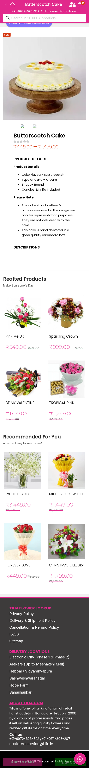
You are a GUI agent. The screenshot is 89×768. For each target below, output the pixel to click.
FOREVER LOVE (18, 565)
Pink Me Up (15, 336)
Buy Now (70, 763)
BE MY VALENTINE (20, 402)
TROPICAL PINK (61, 402)
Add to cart (23, 762)
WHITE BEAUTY (18, 494)
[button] (80, 4)
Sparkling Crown (63, 336)
